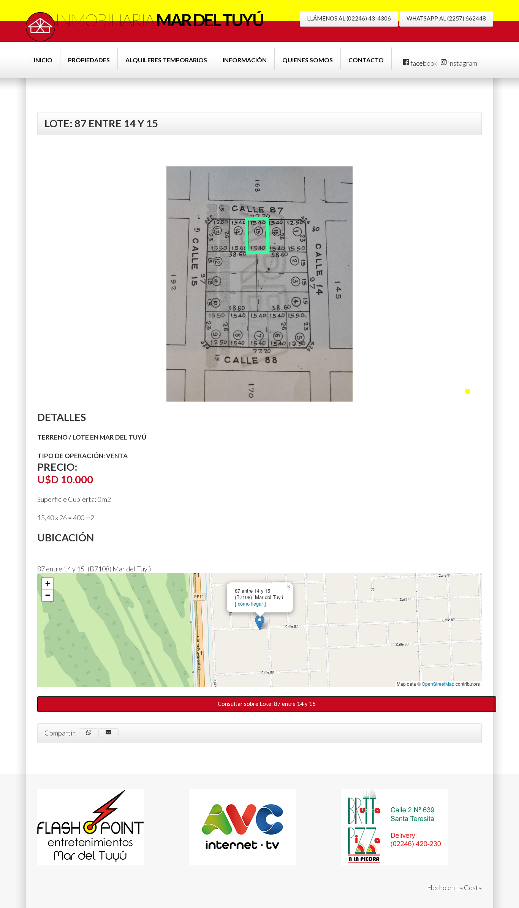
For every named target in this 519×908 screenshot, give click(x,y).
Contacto (366, 59)
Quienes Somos (307, 59)
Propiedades (89, 59)
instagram (462, 63)
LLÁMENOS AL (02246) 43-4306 (349, 18)
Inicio (43, 59)
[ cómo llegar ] (250, 603)
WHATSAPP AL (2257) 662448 (446, 18)
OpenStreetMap (438, 683)
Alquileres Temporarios (166, 59)
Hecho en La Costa (454, 887)
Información (245, 59)
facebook (423, 63)
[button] (259, 622)
